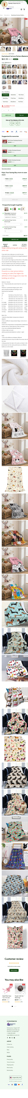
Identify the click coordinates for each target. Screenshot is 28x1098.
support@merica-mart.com (13, 1035)
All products (7, 15)
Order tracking (10, 1047)
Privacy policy (10, 1059)
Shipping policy (10, 1064)
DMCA (8, 1052)
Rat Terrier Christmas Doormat (15, 140)
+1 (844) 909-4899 (11, 1033)
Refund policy (10, 1070)
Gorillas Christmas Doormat (14, 150)
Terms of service (11, 1062)
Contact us (9, 1044)
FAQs (8, 1049)
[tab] (12, 1006)
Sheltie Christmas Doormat (14, 160)
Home (1, 15)
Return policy (10, 1067)
